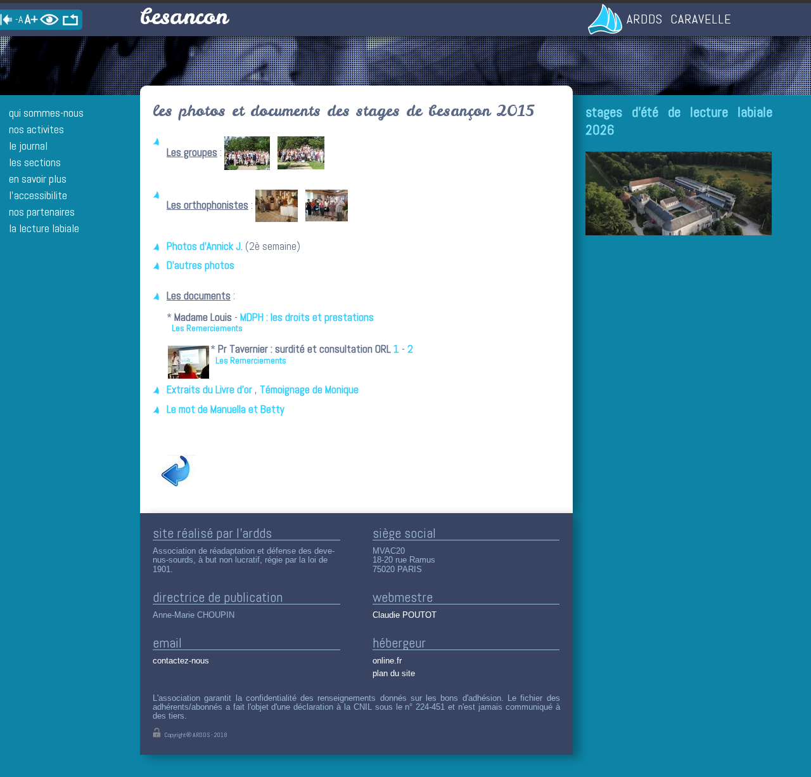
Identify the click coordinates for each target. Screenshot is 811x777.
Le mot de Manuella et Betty (225, 409)
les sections (35, 162)
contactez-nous (181, 660)
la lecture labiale (44, 228)
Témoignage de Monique (309, 389)
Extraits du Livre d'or (209, 389)
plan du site (394, 673)
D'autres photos (200, 265)
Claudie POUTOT (405, 615)
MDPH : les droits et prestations (307, 317)
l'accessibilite (38, 195)
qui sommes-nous (46, 112)
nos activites (36, 129)
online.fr (387, 660)
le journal (28, 145)
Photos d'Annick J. (205, 246)
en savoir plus (38, 178)
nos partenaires (42, 211)
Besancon (183, 16)
